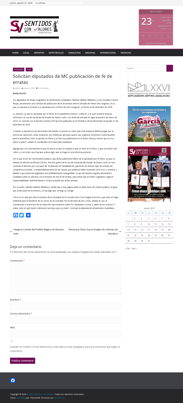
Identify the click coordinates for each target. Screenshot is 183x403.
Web (12, 327)
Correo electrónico (21, 313)
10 (149, 224)
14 (128, 229)
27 (169, 235)
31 (149, 240)
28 (128, 240)
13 (169, 224)
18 (155, 229)
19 (162, 229)
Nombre (15, 299)
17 (149, 229)
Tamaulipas (74, 52)
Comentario (17, 260)
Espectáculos (56, 52)
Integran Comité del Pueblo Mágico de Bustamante (38, 231)
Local (26, 52)
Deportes (39, 52)
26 (162, 235)
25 (155, 235)
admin (17, 88)
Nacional (90, 52)
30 (142, 240)
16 (142, 229)
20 (169, 229)
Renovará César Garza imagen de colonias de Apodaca (93, 231)
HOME (15, 52)
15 (135, 229)
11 (155, 224)
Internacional (108, 52)
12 (162, 224)
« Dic (127, 248)
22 (135, 235)
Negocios (126, 52)
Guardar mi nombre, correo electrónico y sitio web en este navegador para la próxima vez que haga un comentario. (65, 348)
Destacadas (18, 70)
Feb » (134, 248)
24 (149, 235)
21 (128, 235)
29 (135, 240)
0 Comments (43, 88)
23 (142, 235)
